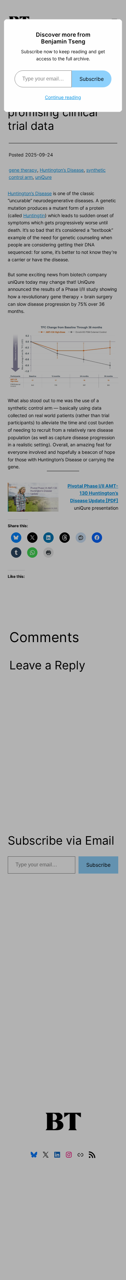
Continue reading (63, 97)
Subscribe (91, 79)
